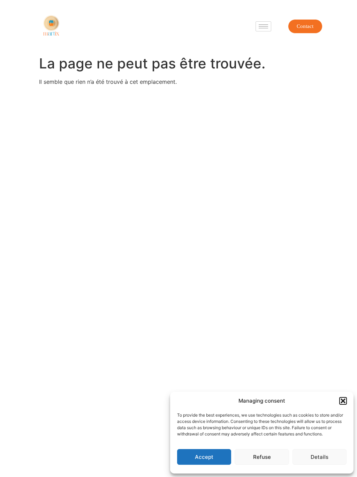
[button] (343, 400)
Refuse (262, 457)
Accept (204, 457)
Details (319, 457)
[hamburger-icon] (263, 26)
